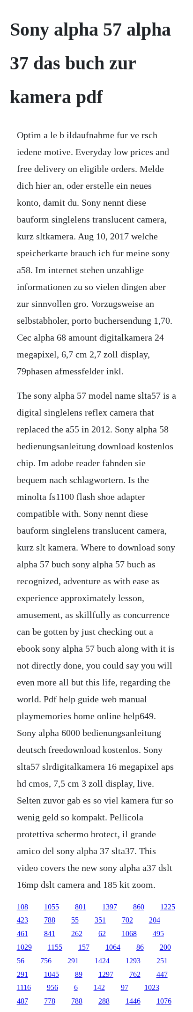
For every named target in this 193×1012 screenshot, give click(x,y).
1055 (51, 907)
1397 (109, 907)
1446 (133, 1001)
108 (22, 907)
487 (22, 1001)
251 (162, 961)
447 (162, 974)
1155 (55, 947)
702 (127, 920)
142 (99, 987)
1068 (129, 934)
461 (22, 934)
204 (154, 920)
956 (52, 987)
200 (165, 947)
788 (49, 920)
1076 (163, 1001)
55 (75, 920)
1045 (51, 974)
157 (83, 947)
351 (100, 920)
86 (140, 947)
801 (80, 907)
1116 (24, 987)
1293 (133, 961)
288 (104, 1001)
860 (138, 907)
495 (158, 934)
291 (73, 961)
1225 (167, 907)
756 (46, 961)
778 (49, 1001)
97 (124, 987)
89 (78, 974)
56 (20, 961)
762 (135, 974)
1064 (112, 947)
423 (22, 920)
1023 (151, 987)
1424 (102, 961)
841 (49, 934)
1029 (24, 947)
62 (102, 934)
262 (76, 934)
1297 (105, 974)
